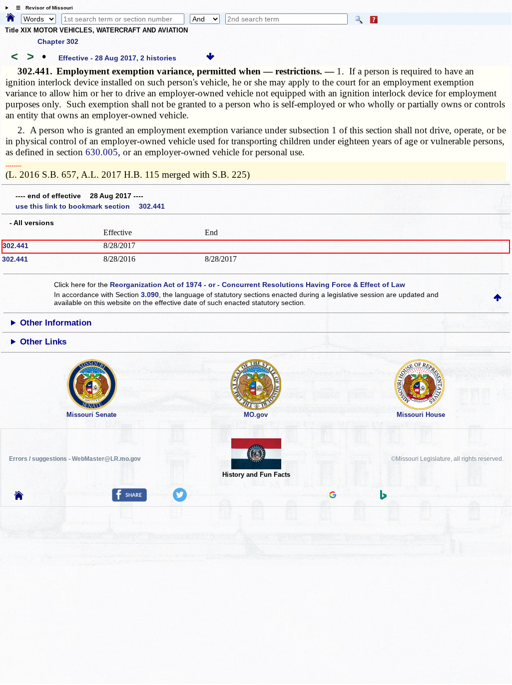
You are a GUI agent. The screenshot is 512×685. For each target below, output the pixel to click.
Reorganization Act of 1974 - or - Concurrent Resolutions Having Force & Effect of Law (257, 285)
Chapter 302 (57, 41)
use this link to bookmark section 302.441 (90, 206)
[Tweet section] (180, 499)
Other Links (43, 341)
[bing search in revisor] (383, 497)
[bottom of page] (210, 58)
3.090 (150, 295)
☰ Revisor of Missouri (42, 7)
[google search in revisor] (332, 496)
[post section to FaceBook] (129, 499)
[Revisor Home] (19, 497)
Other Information (55, 323)
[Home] (10, 18)
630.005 (101, 152)
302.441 (15, 246)
